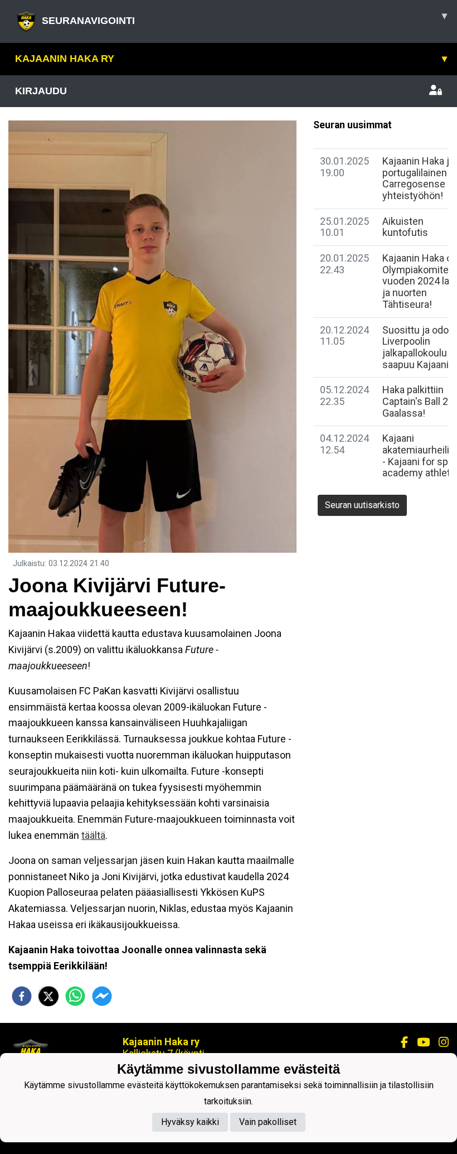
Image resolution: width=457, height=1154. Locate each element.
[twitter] (48, 996)
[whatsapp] (75, 996)
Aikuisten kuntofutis (405, 227)
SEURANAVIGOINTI (244, 18)
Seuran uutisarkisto (362, 505)
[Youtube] (419, 1042)
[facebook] (22, 996)
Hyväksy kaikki (190, 1122)
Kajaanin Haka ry (231, 58)
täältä (93, 835)
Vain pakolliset (267, 1122)
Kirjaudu (41, 90)
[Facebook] (400, 1042)
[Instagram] (439, 1042)
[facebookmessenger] (102, 996)
